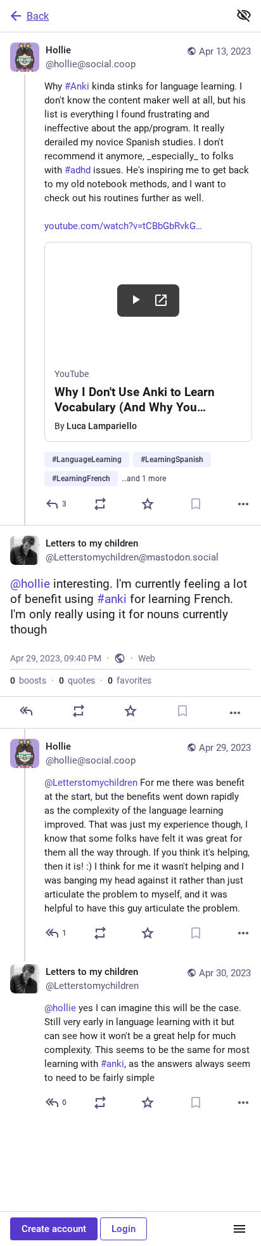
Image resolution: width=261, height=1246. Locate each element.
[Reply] (26, 711)
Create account (54, 1229)
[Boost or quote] (100, 504)
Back (38, 16)
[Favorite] (147, 504)
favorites (129, 680)
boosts (28, 680)
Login (123, 1229)
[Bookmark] (195, 504)
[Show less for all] (244, 15)
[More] (243, 504)
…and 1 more (144, 478)
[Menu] (239, 1229)
